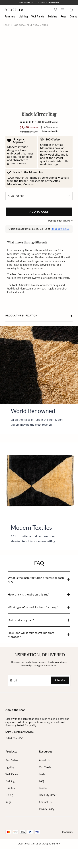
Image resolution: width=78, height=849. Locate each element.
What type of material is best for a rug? (33, 607)
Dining (9, 794)
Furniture (10, 788)
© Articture (67, 831)
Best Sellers (11, 760)
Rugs (8, 802)
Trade (42, 774)
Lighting (9, 767)
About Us (44, 760)
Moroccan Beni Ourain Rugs (30, 25)
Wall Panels (11, 774)
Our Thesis (45, 767)
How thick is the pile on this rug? (29, 594)
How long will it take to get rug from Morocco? (31, 634)
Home (6, 25)
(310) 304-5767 (60, 229)
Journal (43, 788)
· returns (59, 220)
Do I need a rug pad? (21, 620)
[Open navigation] (62, 9)
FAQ (41, 781)
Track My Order (47, 794)
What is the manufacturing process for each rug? (36, 579)
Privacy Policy (46, 808)
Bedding (10, 781)
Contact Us (45, 802)
